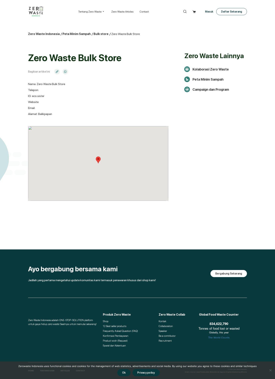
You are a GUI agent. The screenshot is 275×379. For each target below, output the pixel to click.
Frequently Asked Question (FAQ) (120, 330)
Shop (105, 321)
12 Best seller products (114, 326)
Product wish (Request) (115, 340)
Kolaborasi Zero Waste (210, 69)
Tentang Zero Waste (90, 11)
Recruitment (165, 340)
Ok (124, 372)
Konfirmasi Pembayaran (115, 335)
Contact (144, 11)
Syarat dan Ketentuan (114, 345)
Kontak (162, 321)
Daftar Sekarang (231, 11)
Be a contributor (167, 335)
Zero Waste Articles (122, 11)
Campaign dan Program (210, 89)
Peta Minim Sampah (208, 79)
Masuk (209, 11)
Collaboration (166, 326)
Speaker (163, 330)
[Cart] (194, 11)
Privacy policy (146, 372)
